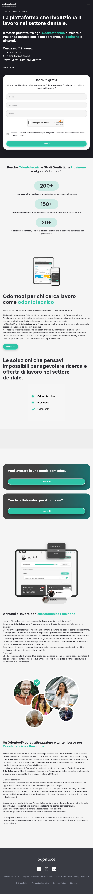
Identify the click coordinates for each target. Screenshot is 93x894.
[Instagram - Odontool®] (46, 870)
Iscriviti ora (11, 346)
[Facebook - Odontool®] (39, 870)
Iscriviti (47, 143)
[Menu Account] (88, 4)
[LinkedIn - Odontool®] (54, 870)
